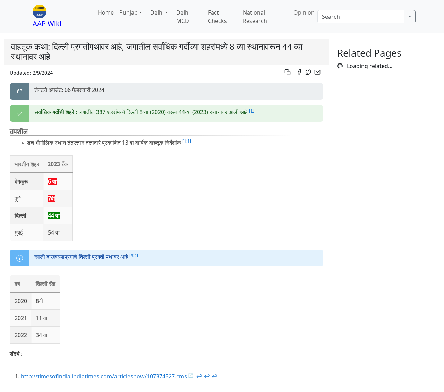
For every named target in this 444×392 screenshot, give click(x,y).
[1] (251, 110)
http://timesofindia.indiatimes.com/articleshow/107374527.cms (104, 376)
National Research (255, 17)
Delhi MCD (183, 17)
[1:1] (186, 141)
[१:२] (133, 255)
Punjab (128, 12)
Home (106, 12)
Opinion (304, 12)
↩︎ (199, 376)
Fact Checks (217, 17)
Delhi (157, 12)
